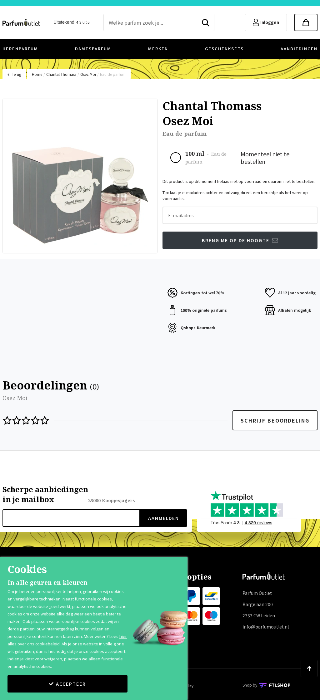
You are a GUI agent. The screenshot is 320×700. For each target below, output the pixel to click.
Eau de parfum (113, 74)
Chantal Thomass (61, 74)
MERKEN (158, 48)
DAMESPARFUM (93, 48)
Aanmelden (163, 518)
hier (123, 636)
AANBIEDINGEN (299, 48)
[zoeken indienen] (205, 22)
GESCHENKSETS (224, 48)
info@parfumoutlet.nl (265, 627)
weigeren (53, 659)
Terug (16, 74)
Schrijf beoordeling (275, 420)
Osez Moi (88, 74)
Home (37, 74)
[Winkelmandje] (306, 22)
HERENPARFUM (20, 48)
